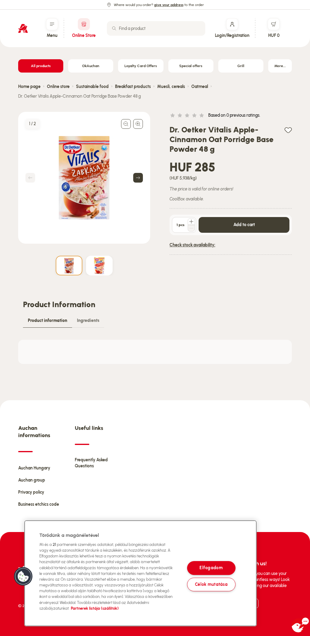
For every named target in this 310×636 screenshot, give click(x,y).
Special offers (190, 66)
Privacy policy (31, 492)
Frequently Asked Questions (91, 463)
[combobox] (156, 28)
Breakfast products (133, 86)
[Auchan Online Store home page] (23, 28)
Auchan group (31, 480)
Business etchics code (38, 504)
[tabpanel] (155, 352)
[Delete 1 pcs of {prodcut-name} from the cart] (191, 228)
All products (41, 66)
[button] (23, 576)
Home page (29, 86)
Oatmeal (199, 86)
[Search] (114, 28)
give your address (168, 5)
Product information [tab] (47, 320)
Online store (58, 86)
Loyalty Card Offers (140, 66)
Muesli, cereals (171, 86)
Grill (240, 66)
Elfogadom (211, 568)
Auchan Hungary (34, 468)
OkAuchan (90, 66)
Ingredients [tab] (88, 320)
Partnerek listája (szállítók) (95, 608)
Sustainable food (92, 86)
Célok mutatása (211, 584)
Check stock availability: (192, 245)
